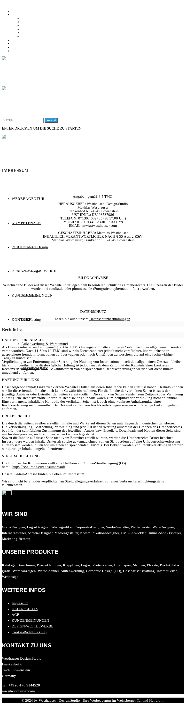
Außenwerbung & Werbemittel (44, 33)
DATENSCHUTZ (25, 609)
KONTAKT (20, 51)
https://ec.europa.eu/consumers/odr (38, 467)
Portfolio (18, 40)
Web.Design (30, 25)
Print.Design (30, 22)
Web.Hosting (31, 29)
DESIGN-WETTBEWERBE (32, 43)
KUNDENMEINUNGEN (30, 47)
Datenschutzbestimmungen (109, 319)
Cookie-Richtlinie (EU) (29, 632)
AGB (15, 615)
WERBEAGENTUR (27, 11)
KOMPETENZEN (25, 14)
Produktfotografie (34, 36)
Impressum (20, 603)
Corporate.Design (34, 18)
